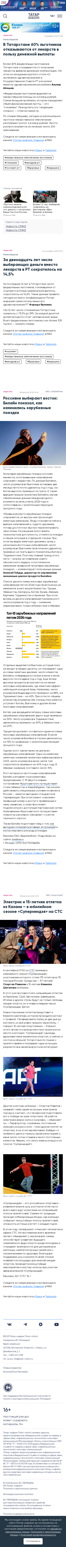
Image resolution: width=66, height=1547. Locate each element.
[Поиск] (5, 16)
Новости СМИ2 (16, 226)
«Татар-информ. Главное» (28, 140)
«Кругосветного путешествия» (38, 784)
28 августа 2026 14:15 (29, 896)
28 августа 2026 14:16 (29, 392)
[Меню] (60, 16)
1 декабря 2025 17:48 (53, 36)
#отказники (11, 163)
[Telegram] (25, 1324)
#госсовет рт (12, 168)
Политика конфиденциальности (18, 1514)
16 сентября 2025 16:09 (52, 251)
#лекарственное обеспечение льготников (28, 158)
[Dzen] (40, 1324)
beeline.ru (18, 839)
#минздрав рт (32, 163)
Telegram (50, 150)
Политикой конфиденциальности (38, 1535)
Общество (7, 35)
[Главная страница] (34, 16)
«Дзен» (38, 150)
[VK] (9, 1324)
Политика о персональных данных (20, 1489)
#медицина (53, 168)
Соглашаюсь (33, 1541)
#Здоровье (33, 168)
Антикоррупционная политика (18, 1494)
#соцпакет (10, 351)
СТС (32, 970)
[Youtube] (56, 1324)
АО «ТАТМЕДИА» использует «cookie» (21, 1500)
